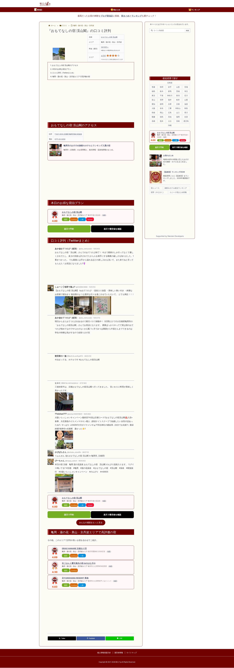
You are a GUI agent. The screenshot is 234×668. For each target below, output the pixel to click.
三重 (169, 108)
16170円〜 (104, 47)
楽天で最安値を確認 (112, 229)
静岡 (161, 104)
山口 (178, 112)
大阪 (153, 108)
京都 (178, 104)
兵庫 (169, 104)
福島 (153, 91)
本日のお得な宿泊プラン (60, 69)
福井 (169, 100)
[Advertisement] (91, 99)
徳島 (161, 117)
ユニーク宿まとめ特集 (178, 192)
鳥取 (186, 108)
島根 (153, 112)
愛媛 (153, 117)
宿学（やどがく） (158, 192)
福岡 (178, 117)
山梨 (186, 100)
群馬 (169, 91)
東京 (153, 95)
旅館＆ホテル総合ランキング (176, 188)
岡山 (161, 112)
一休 (81, 219)
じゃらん (74, 219)
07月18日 (83, 383)
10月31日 (96, 249)
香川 (186, 112)
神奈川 (169, 95)
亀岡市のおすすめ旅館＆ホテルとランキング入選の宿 (86, 145)
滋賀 (186, 104)
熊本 (161, 121)
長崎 (153, 121)
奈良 (161, 108)
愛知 (153, 104)
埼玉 (186, 91)
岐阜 (178, 100)
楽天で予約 (69, 229)
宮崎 (178, 121)
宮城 (186, 87)
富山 (153, 100)
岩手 (169, 87)
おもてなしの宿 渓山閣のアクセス (64, 65)
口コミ (64, 25)
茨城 (178, 91)
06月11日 (85, 452)
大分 (169, 121)
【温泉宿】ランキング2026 (174, 172)
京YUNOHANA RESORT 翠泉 (75, 578)
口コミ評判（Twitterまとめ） (62, 73)
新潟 (178, 95)
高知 (169, 117)
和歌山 (177, 108)
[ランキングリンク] (54, 565)
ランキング (194, 9)
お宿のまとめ (168, 155)
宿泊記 (38, 9)
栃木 (161, 91)
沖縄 (169, 125)
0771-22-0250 (60, 139)
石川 (186, 95)
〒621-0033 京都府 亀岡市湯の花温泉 (68, 134)
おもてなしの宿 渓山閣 (109, 37)
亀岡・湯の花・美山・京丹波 (83, 25)
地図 (104, 215)
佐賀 (186, 117)
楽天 (65, 219)
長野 (161, 100)
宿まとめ (115, 9)
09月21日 (87, 356)
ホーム (53, 25)
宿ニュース (155, 188)
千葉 (161, 95)
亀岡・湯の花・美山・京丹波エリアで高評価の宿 (70, 76)
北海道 (169, 83)
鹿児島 (186, 121)
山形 (178, 87)
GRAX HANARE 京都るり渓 (74, 548)
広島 (169, 112)
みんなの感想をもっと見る (90, 522)
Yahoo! (90, 219)
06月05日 (82, 461)
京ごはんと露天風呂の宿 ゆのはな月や (79, 563)
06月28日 (87, 414)
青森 (153, 87)
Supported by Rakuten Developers (170, 236)
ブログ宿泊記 (106, 16)
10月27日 (96, 318)
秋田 (161, 87)
